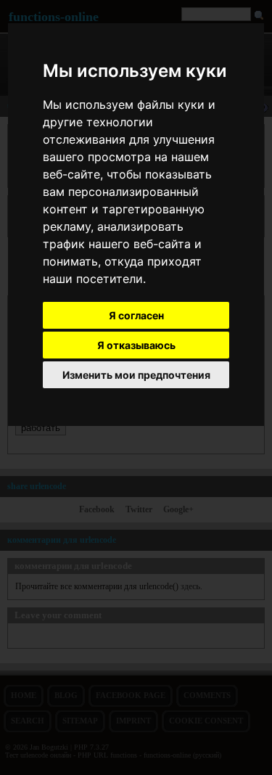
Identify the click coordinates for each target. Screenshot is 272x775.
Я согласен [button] (136, 315)
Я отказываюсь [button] (136, 345)
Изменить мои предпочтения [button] (136, 375)
